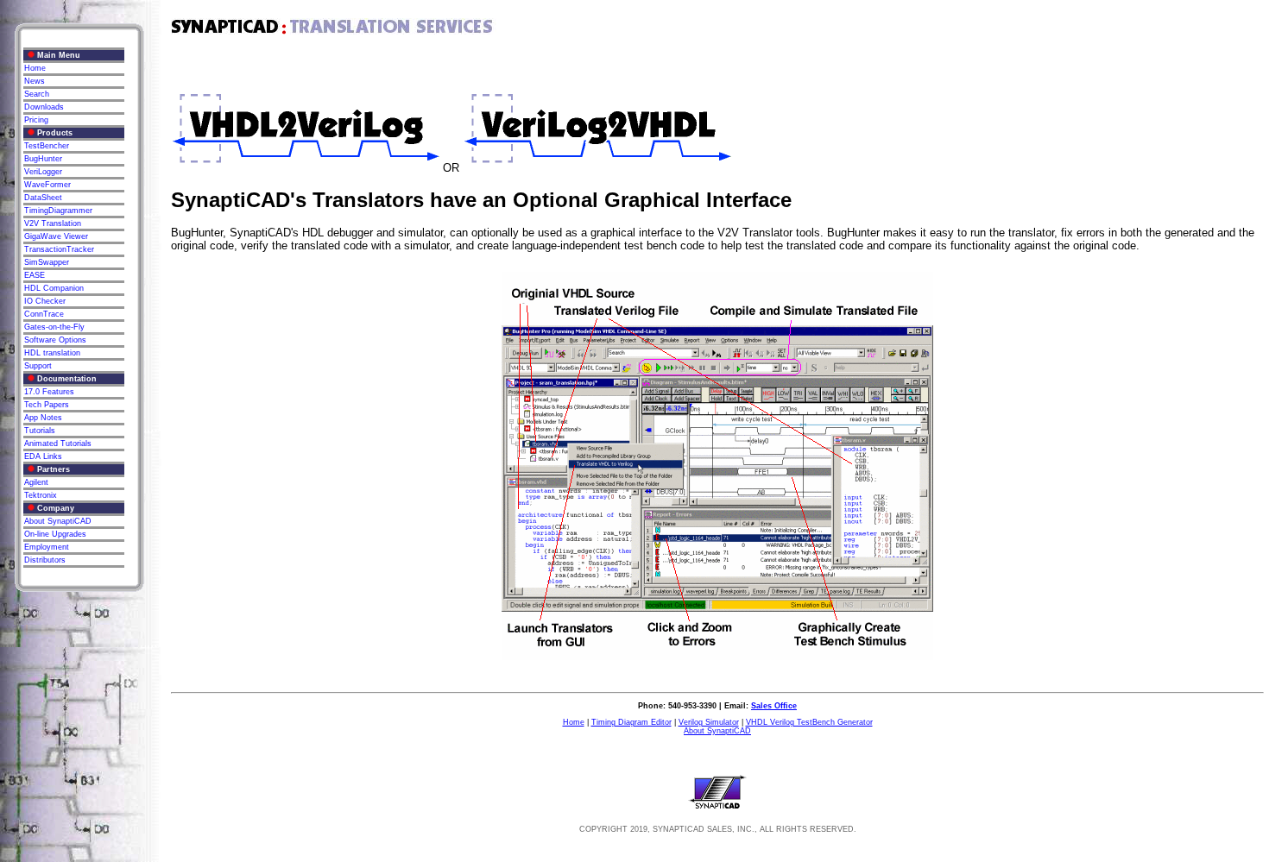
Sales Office (774, 706)
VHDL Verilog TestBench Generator (809, 722)
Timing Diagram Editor (631, 722)
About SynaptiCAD (717, 731)
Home (573, 722)
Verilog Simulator (709, 722)
